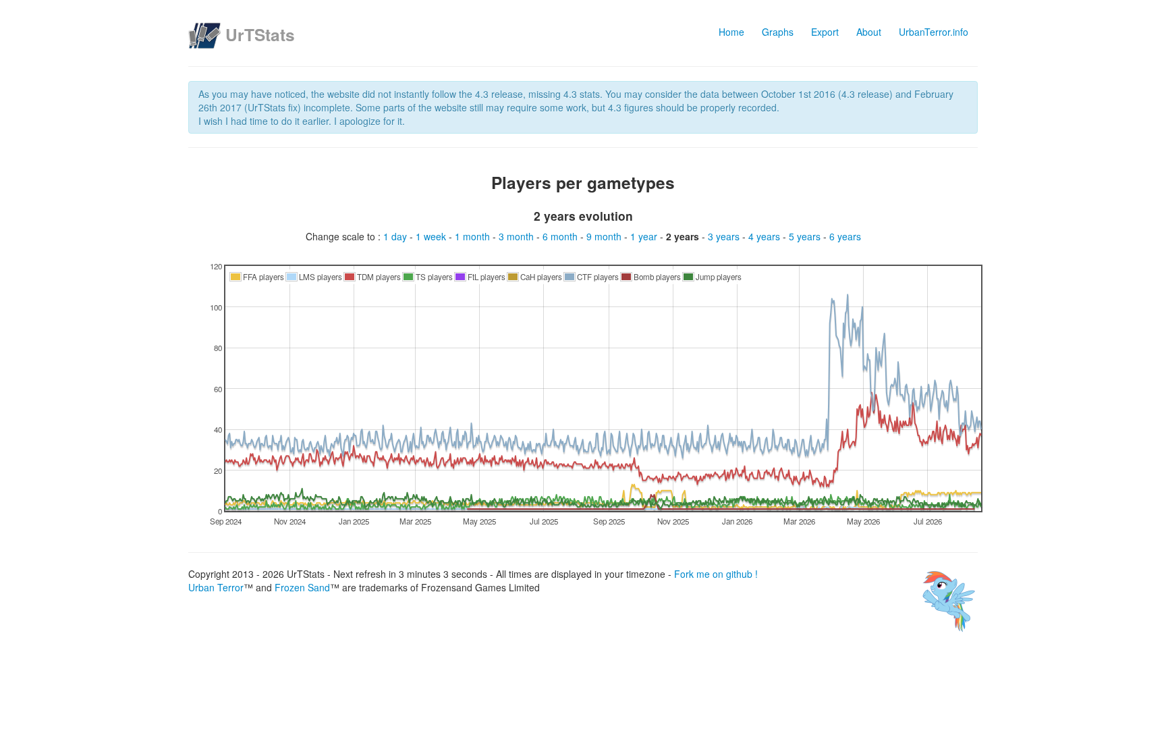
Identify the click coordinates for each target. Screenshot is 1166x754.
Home (731, 31)
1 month (474, 236)
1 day (396, 236)
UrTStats (260, 34)
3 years (725, 236)
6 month (561, 236)
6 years (845, 236)
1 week (432, 236)
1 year (645, 236)
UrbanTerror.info (933, 31)
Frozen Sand (302, 587)
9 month (605, 236)
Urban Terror (216, 587)
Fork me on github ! (716, 574)
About (868, 31)
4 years (765, 236)
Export (825, 31)
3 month (517, 236)
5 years (806, 236)
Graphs (778, 31)
